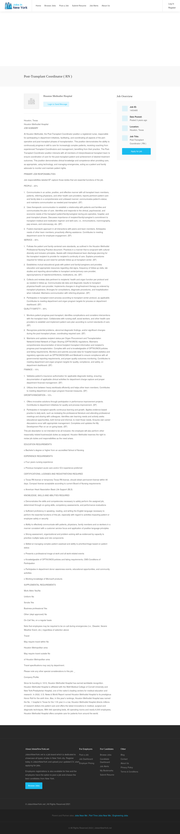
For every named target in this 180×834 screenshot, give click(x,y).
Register (172, 7)
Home (38, 5)
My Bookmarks (106, 770)
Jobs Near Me (81, 815)
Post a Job (64, 5)
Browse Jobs (50, 5)
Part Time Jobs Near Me (100, 815)
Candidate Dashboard (105, 760)
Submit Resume (79, 5)
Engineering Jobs (120, 815)
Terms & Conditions (129, 771)
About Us (106, 5)
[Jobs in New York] (16, 7)
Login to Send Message (57, 104)
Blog (123, 754)
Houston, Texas (137, 130)
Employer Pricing (86, 763)
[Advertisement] (90, 46)
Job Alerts (94, 5)
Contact (124, 759)
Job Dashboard (86, 759)
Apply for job (136, 151)
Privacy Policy (127, 767)
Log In (171, 3)
